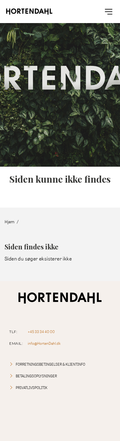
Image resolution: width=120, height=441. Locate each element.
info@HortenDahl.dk (44, 343)
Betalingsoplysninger (36, 376)
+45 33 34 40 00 (41, 331)
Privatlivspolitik (31, 387)
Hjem (9, 221)
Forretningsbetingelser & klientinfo (50, 364)
